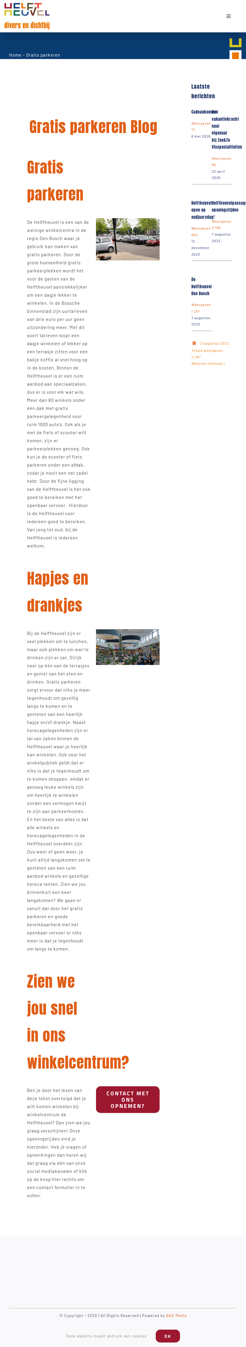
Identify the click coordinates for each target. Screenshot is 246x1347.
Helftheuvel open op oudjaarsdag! (203, 210)
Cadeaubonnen (204, 112)
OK (167, 1336)
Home (15, 55)
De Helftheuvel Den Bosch (201, 286)
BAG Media (176, 1315)
